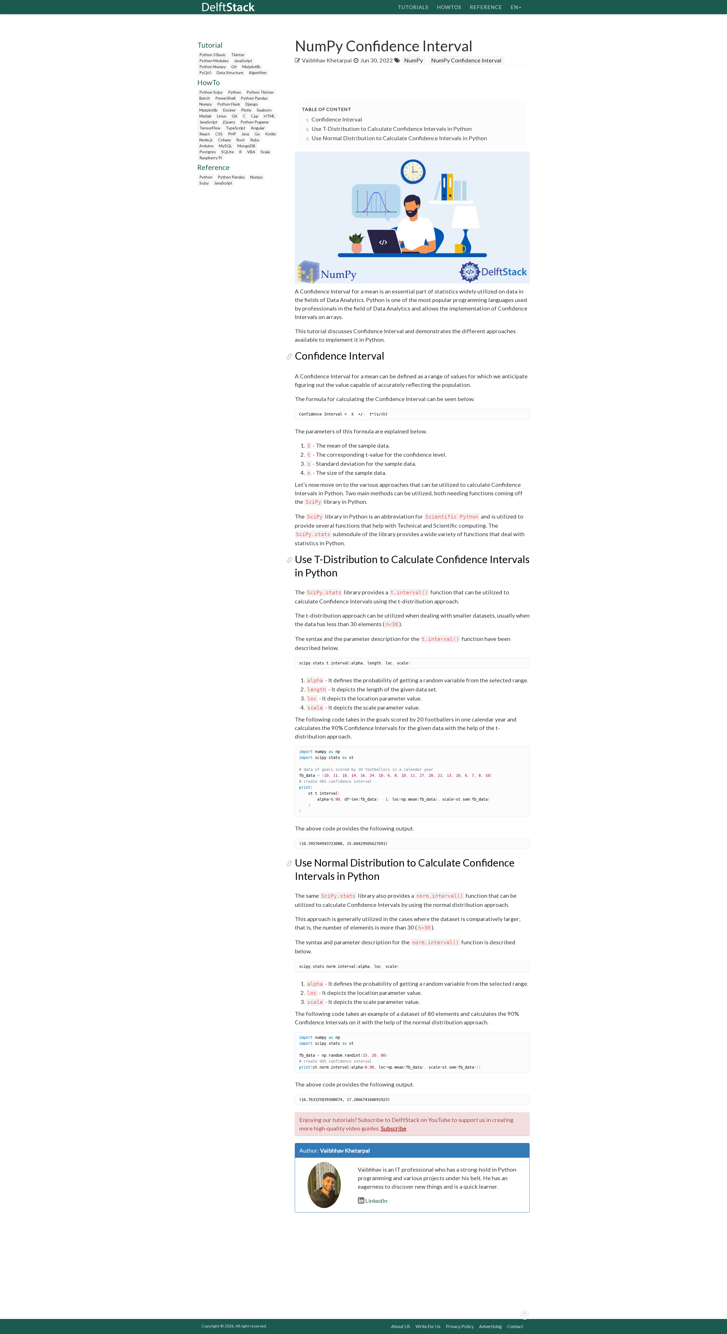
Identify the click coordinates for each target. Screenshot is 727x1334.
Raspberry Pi (210, 157)
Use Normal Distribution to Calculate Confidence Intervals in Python (399, 138)
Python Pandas (254, 98)
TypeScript (235, 127)
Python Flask (228, 104)
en (514, 7)
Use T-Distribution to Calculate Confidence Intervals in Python (392, 128)
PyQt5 (205, 72)
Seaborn (264, 110)
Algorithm (257, 72)
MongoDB (246, 145)
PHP (232, 133)
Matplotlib (251, 66)
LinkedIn (376, 1200)
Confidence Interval (337, 119)
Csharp (224, 139)
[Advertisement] (22, 109)
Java (245, 133)
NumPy (413, 60)
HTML (269, 116)
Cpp (254, 116)
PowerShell (225, 98)
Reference (486, 7)
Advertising (490, 1326)
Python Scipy (211, 92)
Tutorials (413, 7)
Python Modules (214, 60)
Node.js (206, 139)
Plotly (246, 110)
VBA (251, 151)
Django (251, 104)
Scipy (204, 183)
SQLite (227, 151)
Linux (221, 116)
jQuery (229, 121)
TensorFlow (209, 127)
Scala (265, 151)
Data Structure (230, 72)
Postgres (207, 151)
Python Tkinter (260, 92)
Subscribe (393, 1128)
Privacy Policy (460, 1326)
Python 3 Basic (212, 54)
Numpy (205, 104)
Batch (204, 98)
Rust (240, 139)
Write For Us (427, 1326)
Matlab (205, 116)
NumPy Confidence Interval (466, 60)
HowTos (449, 7)
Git (234, 66)
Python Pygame (255, 121)
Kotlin (270, 133)
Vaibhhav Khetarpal (327, 60)
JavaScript (243, 60)
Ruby (254, 139)
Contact (515, 1326)
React (204, 133)
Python (234, 92)
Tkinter (238, 54)
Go (257, 133)
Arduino (206, 145)
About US (400, 1326)
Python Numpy (212, 66)
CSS (219, 133)
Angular (258, 127)
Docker (229, 110)
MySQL (225, 145)
